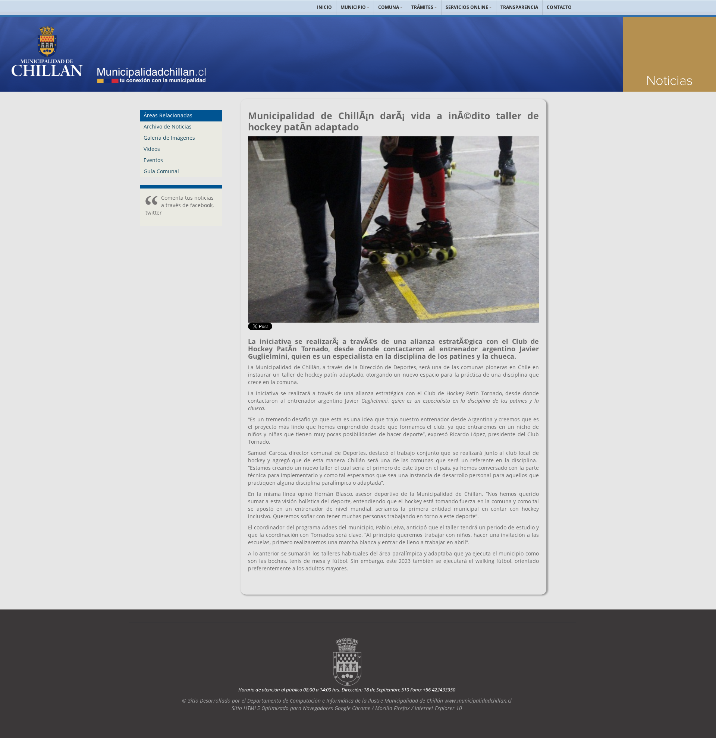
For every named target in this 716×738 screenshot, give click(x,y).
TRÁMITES (422, 7)
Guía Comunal (161, 171)
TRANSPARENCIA (519, 7)
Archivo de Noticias (168, 126)
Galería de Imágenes (169, 137)
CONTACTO (559, 7)
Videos (152, 148)
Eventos (153, 160)
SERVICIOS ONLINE (467, 7)
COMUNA (388, 7)
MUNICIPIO (353, 7)
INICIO (324, 7)
